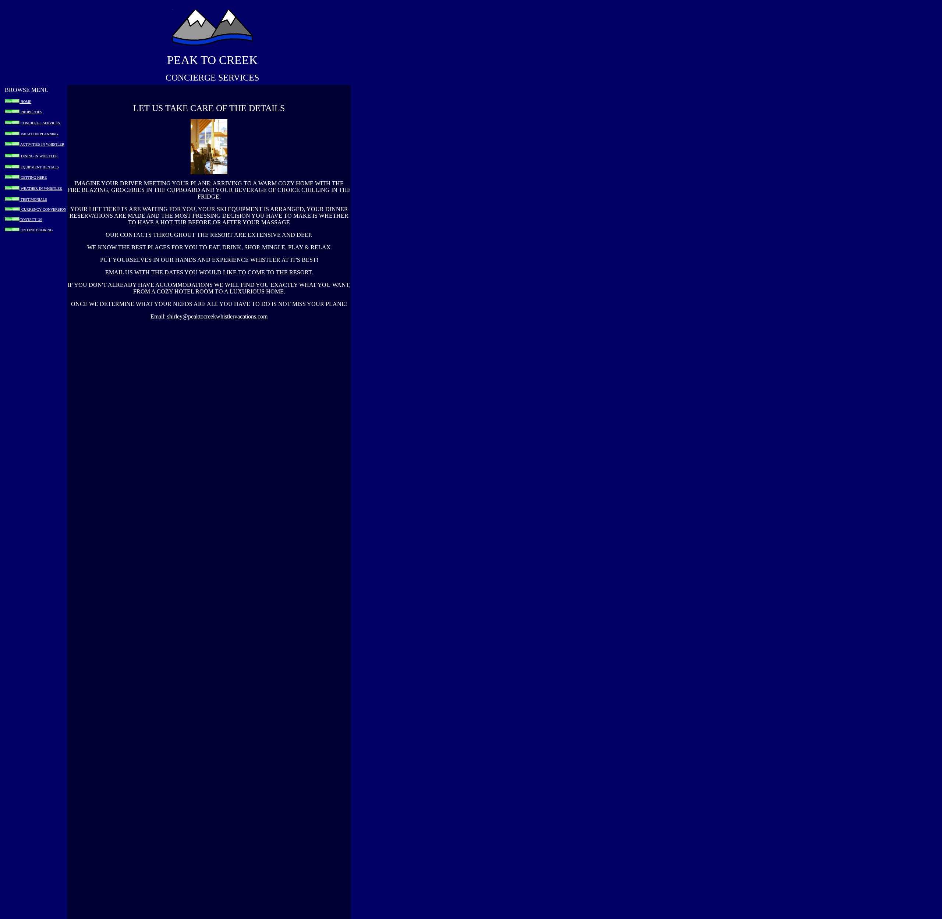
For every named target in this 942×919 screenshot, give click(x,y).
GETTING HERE (33, 177)
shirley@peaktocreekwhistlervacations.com (217, 316)
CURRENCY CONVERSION (43, 209)
